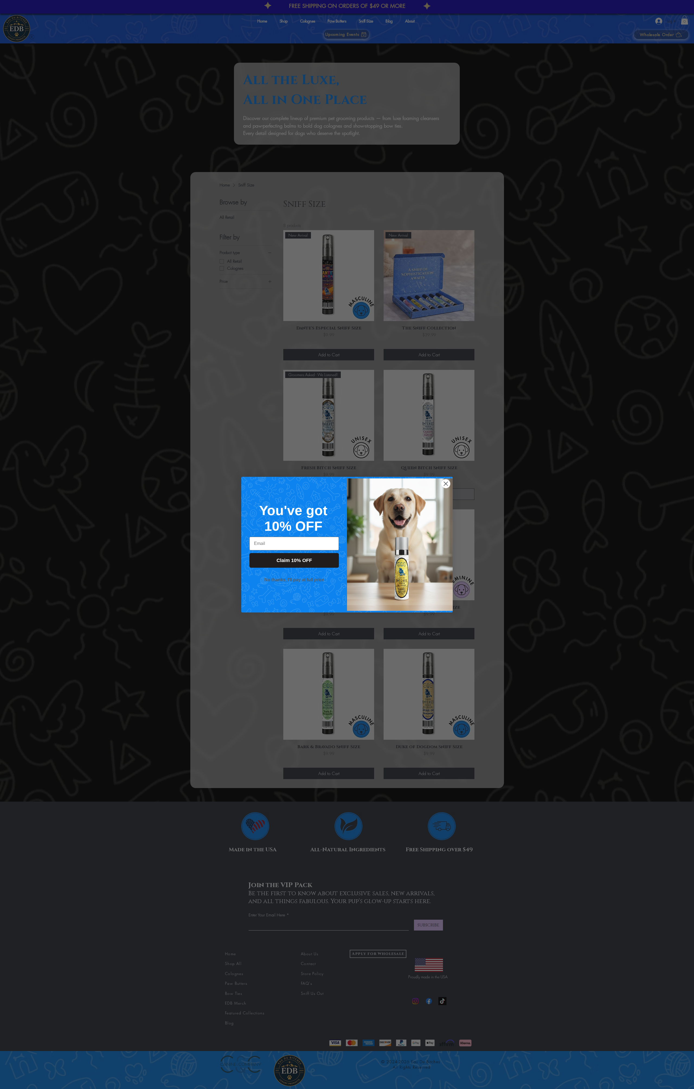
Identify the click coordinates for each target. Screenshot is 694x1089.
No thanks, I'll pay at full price (294, 579)
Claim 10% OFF (294, 560)
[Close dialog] (446, 483)
